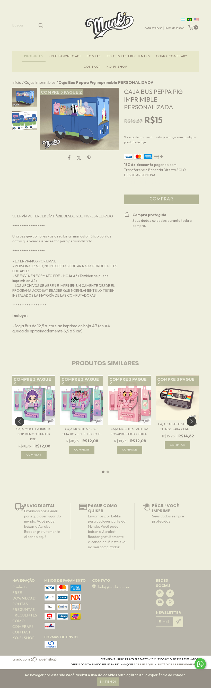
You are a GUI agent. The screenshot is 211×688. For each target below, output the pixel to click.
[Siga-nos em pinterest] (170, 602)
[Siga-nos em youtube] (160, 602)
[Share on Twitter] (78, 158)
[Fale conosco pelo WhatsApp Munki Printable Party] (200, 664)
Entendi (108, 681)
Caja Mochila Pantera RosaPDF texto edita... (129, 432)
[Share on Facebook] (69, 158)
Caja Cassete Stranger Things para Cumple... (177, 427)
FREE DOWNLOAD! (65, 56)
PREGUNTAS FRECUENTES (128, 56)
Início (16, 82)
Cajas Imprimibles (40, 82)
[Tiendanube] (34, 661)
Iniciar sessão (174, 28)
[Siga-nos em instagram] (160, 593)
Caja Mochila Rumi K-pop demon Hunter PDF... (33, 434)
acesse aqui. (143, 664)
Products (33, 56)
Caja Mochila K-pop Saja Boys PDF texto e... (82, 432)
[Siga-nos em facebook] (170, 593)
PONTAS (94, 56)
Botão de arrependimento (178, 664)
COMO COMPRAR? (171, 56)
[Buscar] (41, 25)
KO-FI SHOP (117, 66)
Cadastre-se (153, 28)
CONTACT (92, 66)
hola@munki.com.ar (113, 587)
